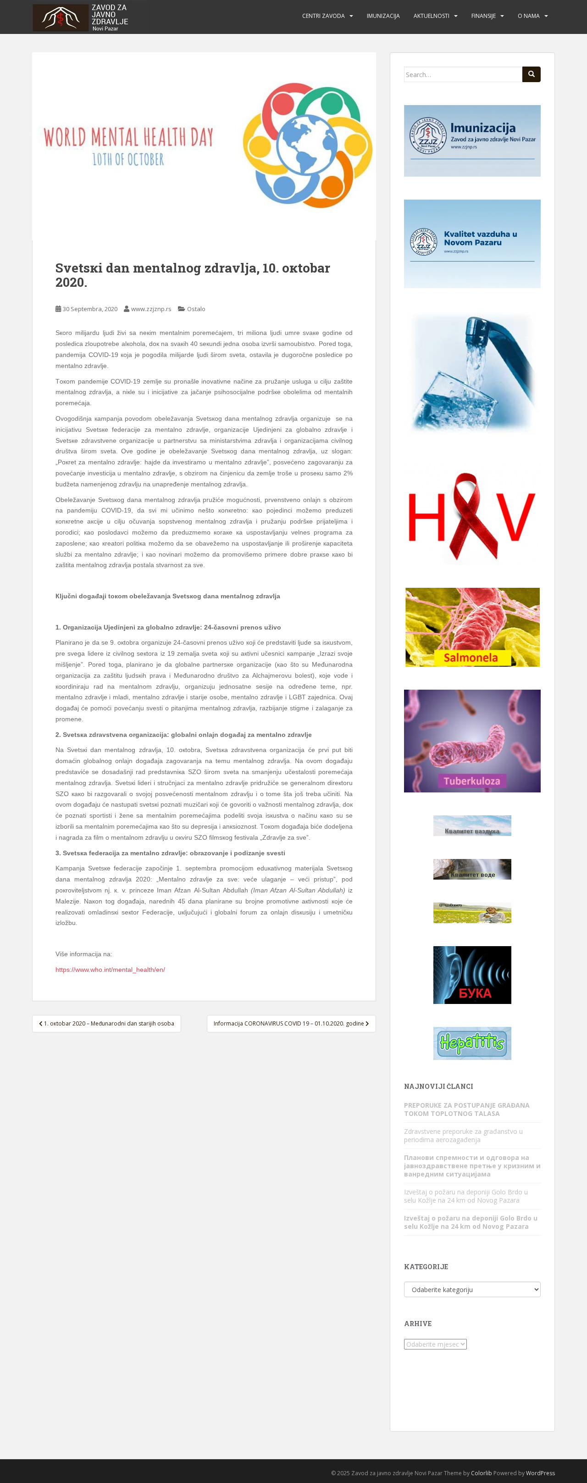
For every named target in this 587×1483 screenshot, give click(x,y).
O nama (529, 16)
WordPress (540, 1473)
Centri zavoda (323, 16)
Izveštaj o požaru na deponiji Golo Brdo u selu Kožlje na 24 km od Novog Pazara (466, 1196)
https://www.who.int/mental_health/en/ (110, 969)
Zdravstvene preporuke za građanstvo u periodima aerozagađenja (463, 1135)
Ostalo (196, 309)
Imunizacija (383, 16)
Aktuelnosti (431, 16)
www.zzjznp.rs (151, 309)
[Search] (531, 74)
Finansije (483, 16)
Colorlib (481, 1473)
